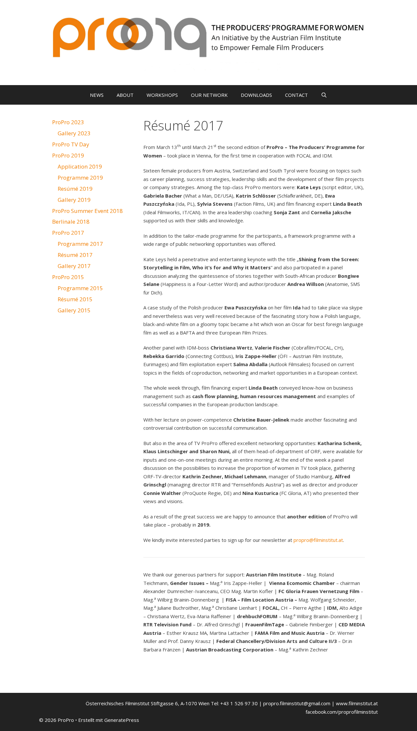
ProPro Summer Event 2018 (87, 211)
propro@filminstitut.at (318, 540)
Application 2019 (80, 166)
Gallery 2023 (74, 133)
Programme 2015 (80, 288)
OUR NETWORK (209, 95)
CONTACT (296, 95)
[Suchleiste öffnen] (324, 95)
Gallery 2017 (74, 266)
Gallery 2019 (74, 199)
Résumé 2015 (75, 299)
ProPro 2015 (68, 277)
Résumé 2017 (75, 255)
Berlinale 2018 (71, 221)
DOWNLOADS (256, 95)
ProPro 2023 (68, 122)
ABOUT (125, 95)
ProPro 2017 (68, 232)
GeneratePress (121, 720)
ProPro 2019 (68, 155)
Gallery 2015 (74, 310)
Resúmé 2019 (75, 188)
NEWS (97, 95)
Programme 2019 (80, 177)
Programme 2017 (80, 243)
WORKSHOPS (162, 95)
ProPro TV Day (70, 144)
